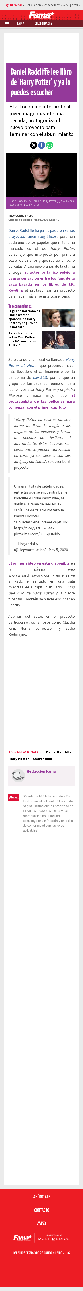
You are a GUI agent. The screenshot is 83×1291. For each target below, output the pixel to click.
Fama (21, 24)
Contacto (41, 1210)
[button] (33, 145)
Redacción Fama (20, 216)
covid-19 (40, 377)
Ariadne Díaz (52, 5)
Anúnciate (41, 1197)
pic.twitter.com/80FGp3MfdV (37, 534)
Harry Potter (18, 758)
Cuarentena (42, 758)
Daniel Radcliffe (58, 752)
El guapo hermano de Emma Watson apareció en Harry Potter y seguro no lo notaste (24, 319)
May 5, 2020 (58, 550)
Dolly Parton (33, 5)
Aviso (41, 1223)
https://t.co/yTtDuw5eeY (34, 528)
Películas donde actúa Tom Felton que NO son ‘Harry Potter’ (22, 339)
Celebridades (43, 24)
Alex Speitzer (70, 5)
